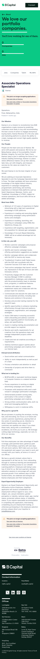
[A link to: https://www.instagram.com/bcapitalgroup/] (18, 592)
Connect (31, 5)
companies (14, 73)
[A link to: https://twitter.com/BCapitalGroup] (7, 592)
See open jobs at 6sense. (15, 99)
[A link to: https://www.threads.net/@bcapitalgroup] (24, 592)
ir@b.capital (6, 584)
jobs (5, 73)
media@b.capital (27, 584)
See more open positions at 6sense (20, 537)
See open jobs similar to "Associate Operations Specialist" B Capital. (22, 103)
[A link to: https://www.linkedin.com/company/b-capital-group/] (13, 592)
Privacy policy (15, 555)
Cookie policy (24, 555)
